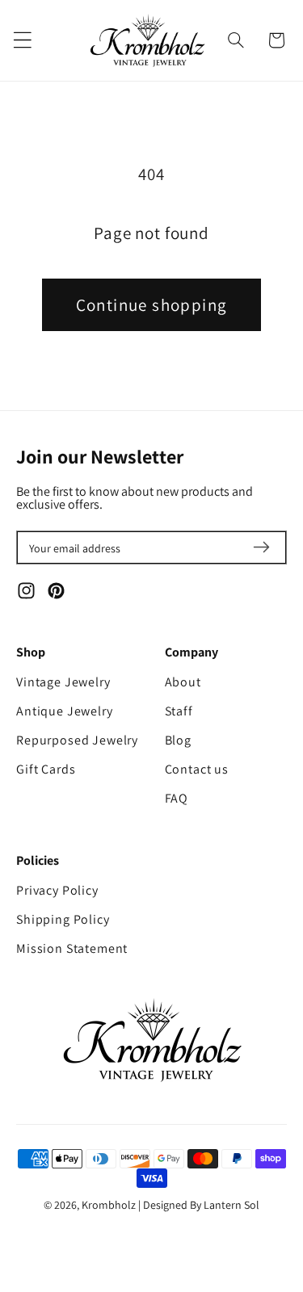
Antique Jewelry (64, 711)
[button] (236, 40)
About (183, 681)
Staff (179, 711)
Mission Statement (72, 948)
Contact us (197, 769)
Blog (178, 740)
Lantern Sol (231, 1205)
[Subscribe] (261, 547)
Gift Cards (45, 769)
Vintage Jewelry (63, 681)
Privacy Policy (57, 890)
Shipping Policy (63, 919)
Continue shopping (152, 305)
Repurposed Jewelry (77, 740)
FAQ (177, 798)
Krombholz (109, 1205)
